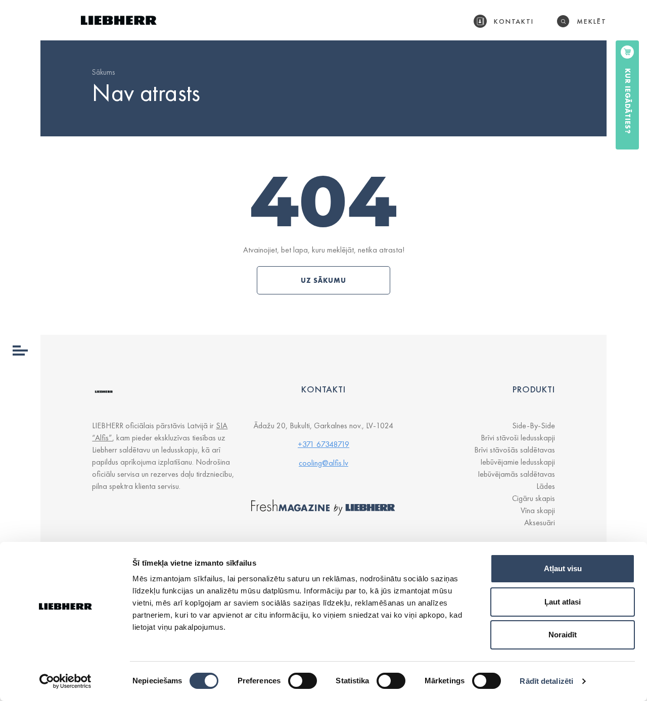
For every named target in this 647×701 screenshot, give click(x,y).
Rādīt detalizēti (546, 681)
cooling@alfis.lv (323, 463)
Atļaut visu (563, 568)
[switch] (302, 681)
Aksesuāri (539, 522)
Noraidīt (562, 634)
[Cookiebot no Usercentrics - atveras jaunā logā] (65, 681)
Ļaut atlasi (562, 601)
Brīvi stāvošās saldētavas (514, 449)
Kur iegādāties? (627, 101)
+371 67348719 (323, 444)
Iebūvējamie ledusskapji (517, 462)
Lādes (545, 486)
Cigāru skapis (533, 498)
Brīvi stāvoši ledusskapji (518, 437)
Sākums (103, 72)
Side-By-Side (533, 425)
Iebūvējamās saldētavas (516, 474)
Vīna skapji (538, 510)
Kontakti (514, 21)
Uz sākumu (323, 280)
